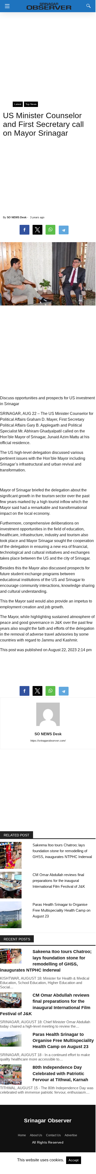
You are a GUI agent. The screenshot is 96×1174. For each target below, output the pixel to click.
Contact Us (53, 1135)
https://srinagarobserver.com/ (48, 740)
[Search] (87, 6)
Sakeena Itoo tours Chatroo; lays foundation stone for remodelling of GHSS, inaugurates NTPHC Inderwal (62, 851)
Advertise (71, 1135)
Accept (74, 1160)
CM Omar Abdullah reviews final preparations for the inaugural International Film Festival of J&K (59, 880)
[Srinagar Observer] (49, 5)
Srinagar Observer (48, 1120)
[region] (48, 55)
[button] (6, 6)
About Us (36, 1135)
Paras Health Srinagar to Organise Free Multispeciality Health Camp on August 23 (61, 910)
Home (22, 1135)
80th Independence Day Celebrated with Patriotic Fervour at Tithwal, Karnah (60, 1073)
